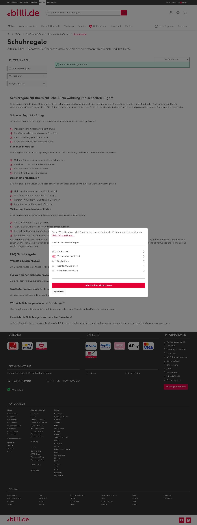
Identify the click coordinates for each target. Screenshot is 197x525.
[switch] (54, 252)
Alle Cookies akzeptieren (98, 285)
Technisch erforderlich (69, 256)
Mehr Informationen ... (63, 235)
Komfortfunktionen (67, 266)
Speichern (59, 292)
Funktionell (63, 252)
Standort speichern (67, 271)
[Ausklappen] (143, 251)
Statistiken (63, 261)
